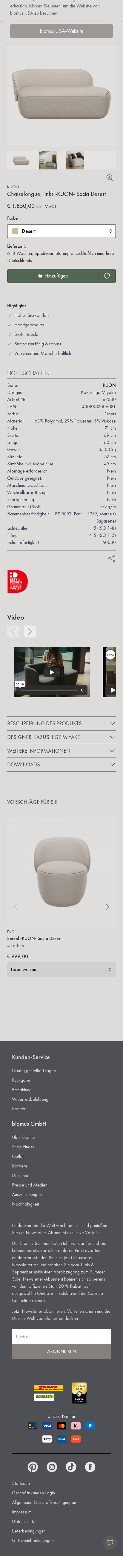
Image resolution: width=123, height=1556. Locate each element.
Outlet (18, 1156)
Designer (20, 1175)
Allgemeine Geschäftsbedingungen (44, 1502)
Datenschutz (23, 1521)
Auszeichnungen (27, 1194)
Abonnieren (61, 1351)
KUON (13, 186)
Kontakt (19, 1109)
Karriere (19, 1166)
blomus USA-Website (61, 30)
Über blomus (24, 1137)
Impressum (22, 1512)
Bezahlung (22, 1089)
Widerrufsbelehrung (30, 1099)
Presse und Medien (29, 1185)
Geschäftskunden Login (33, 1493)
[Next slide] (107, 92)
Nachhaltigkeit (25, 1204)
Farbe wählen (23, 969)
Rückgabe (21, 1080)
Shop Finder (23, 1147)
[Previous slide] (13, 631)
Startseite (21, 1483)
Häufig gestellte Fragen (34, 1070)
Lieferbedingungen (29, 1531)
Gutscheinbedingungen (33, 1540)
